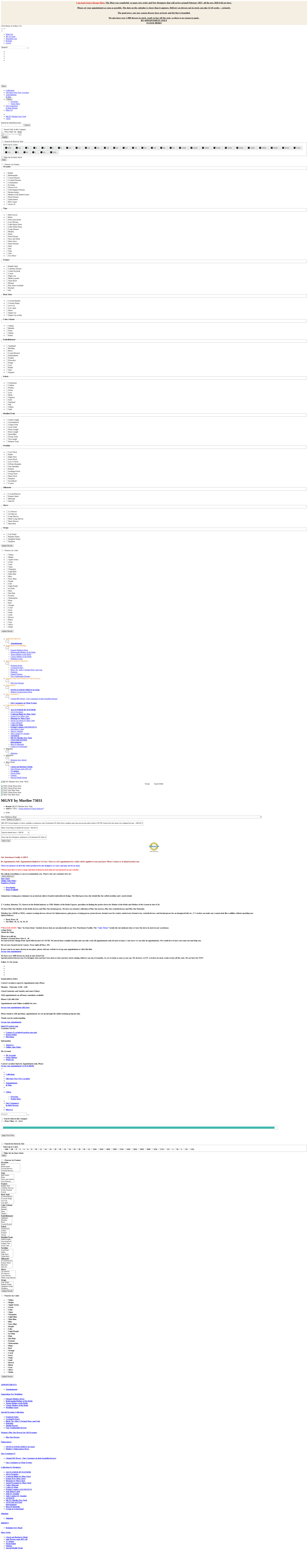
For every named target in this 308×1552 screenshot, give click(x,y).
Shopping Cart (11, 39)
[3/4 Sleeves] (8, 1274)
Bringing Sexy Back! (19, 760)
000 (9, 148)
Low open (12, 308)
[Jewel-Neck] (7, 1256)
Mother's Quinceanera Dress (21, 692)
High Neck (12, 457)
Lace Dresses (13, 222)
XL (44, 152)
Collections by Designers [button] (11, 1467)
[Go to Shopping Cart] (2, 28)
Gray (10, 622)
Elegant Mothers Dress (19, 650)
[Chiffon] (5, 1231)
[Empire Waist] (7, 1263)
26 (145, 148)
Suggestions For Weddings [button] (11, 1394)
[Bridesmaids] (10, 1167)
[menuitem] (156, 34)
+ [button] (7, 751)
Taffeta (10, 407)
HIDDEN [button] (9, 755)
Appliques (12, 346)
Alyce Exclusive (17, 712)
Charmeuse (12, 383)
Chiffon (11, 385)
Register (9, 41)
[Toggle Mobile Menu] (2, 1068)
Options (14, 775)
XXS (298, 148)
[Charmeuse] (5, 1229)
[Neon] (4, 1212)
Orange (11, 605)
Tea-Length (12, 439)
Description (10, 887)
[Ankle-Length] (6, 1240)
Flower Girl (12, 187)
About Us (10, 1045)
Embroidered (13, 355)
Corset (10, 273)
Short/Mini (12, 434)
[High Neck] (7, 1254)
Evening (11, 185)
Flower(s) (12, 360)
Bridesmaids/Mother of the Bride (23, 652)
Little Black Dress (15, 224)
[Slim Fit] (7, 1267)
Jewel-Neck (12, 459)
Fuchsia (11, 596)
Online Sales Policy (8, 881)
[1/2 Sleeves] (8, 1272)
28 (154, 148)
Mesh (10, 395)
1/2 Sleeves (12, 512)
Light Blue (12, 572)
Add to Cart (6, 841)
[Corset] (8, 1192)
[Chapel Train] (6, 1244)
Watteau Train (13, 441)
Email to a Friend (8, 883)
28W (264, 148)
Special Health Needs (19, 778)
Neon (10, 331)
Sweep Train (13, 437)
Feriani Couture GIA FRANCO (24, 727)
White (10, 627)
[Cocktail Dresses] (10, 1171)
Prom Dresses (13, 197)
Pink (10, 591)
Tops (10, 251)
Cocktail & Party (17, 668)
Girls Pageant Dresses (16, 190)
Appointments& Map (11, 1084)
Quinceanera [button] (6, 1442)
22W (229, 148)
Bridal (10, 173)
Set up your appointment (11, 951)
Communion (13, 183)
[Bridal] (10, 1165)
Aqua (10, 567)
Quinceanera (13, 199)
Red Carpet (12, 202)
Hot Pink (11, 593)
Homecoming (13, 192)
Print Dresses (13, 236)
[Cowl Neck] (7, 1250)
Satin (10, 400)
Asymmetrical (13, 422)
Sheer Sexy (12, 241)
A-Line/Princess (14, 494)
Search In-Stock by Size (14, 141)
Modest (11, 232)
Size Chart (5, 879)
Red (9, 603)
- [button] (7, 641)
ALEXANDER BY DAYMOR (23, 710)
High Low (12, 276)
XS (9, 152)
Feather (11, 358)
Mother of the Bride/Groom (18, 195)
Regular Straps (13, 537)
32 (173, 148)
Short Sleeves (13, 521)
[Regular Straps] (7, 1284)
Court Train (12, 427)
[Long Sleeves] (8, 1276)
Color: (3, 820)
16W (195, 148)
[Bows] (6, 1222)
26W (252, 148)
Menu (4, 86)
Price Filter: (9, 132)
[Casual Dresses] (10, 1169)
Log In (8, 43)
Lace (10, 365)
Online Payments (154, 851)
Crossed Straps (13, 303)
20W (218, 148)
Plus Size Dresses (17, 683)
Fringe (10, 363)
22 (126, 148)
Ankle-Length (13, 420)
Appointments (16, 643)
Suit (9, 248)
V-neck (11, 483)
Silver (10, 624)
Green (10, 562)
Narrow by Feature (12, 164)
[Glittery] (4, 1207)
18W (207, 148)
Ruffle (10, 368)
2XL (55, 152)
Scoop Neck (13, 474)
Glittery (11, 326)
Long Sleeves (13, 516)
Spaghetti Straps (14, 539)
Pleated (11, 283)
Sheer (10, 310)
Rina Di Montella (17, 744)
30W (275, 148)
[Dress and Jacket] (7, 1179)
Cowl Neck (12, 452)
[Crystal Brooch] (6, 1224)
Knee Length (13, 432)
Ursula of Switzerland (19, 747)
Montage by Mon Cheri (20, 718)
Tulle (10, 409)
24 (136, 148)
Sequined (11, 402)
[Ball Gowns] (7, 1175)
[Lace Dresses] (7, 1181)
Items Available (12, 890)
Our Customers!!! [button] (8, 1454)
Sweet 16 (11, 204)
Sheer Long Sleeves (15, 519)
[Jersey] (5, 1235)
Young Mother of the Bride (21, 654)
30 (164, 148)
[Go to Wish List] (4, 28)
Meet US (9, 1110)
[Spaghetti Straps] (7, 1286)
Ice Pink (11, 588)
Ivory (10, 610)
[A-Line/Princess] (7, 1261)
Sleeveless (12, 524)
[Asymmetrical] (6, 1242)
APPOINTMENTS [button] (9, 1385)
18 (107, 148)
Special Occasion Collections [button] (12, 1412)
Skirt (10, 246)
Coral (10, 608)
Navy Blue (12, 579)
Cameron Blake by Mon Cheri (23, 714)
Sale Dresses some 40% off (21, 769)
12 (79, 148)
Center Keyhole (14, 271)
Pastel (10, 335)
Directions (10, 1037)
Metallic (11, 328)
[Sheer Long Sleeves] (8, 1278)
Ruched (11, 288)
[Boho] (7, 1177)
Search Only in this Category (15, 129)
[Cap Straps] (7, 1282)
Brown (11, 617)
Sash (10, 370)
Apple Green (13, 560)
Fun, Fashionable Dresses (20, 676)
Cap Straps (12, 534)
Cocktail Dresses (14, 180)
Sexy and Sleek (14, 239)
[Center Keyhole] (8, 1190)
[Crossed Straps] (7, 1199)
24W (241, 148)
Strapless (11, 478)
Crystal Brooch (14, 353)
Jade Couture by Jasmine (20, 734)
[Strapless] (7, 1288)
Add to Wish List (7, 876)
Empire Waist (13, 496)
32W (287, 148)
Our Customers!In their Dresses (12, 1104)
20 (117, 148)
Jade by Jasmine (17, 731)
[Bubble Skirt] (8, 1186)
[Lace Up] (7, 1201)
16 (98, 148)
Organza (11, 397)
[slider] (276, 1127)
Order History (11, 1057)
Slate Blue (12, 574)
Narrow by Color (11, 550)
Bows (10, 351)
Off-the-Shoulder (14, 464)
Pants (10, 234)
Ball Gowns (12, 215)
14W (184, 148)
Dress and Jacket (14, 220)
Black (10, 620)
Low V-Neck (13, 462)
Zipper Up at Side (15, 315)
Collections (10, 1074)
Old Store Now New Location (18, 1079)
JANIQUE (15, 736)
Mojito (10, 557)
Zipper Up (12, 313)
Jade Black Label (17, 729)
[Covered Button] (7, 1197)
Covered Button (14, 301)
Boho (10, 217)
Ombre (10, 333)
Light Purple (13, 586)
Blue (10, 576)
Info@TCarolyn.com (9, 1026)
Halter (10, 454)
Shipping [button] (9, 749)
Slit (9, 290)
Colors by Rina (17, 725)
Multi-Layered (13, 278)
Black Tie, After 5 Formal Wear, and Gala (26, 670)
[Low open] (7, 1203)
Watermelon (12, 598)
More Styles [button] (10, 762)
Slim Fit (11, 501)
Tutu (10, 253)
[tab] (156, 641)
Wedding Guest (16, 659)
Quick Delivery (37, 809)
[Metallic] (4, 1209)
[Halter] (7, 1252)
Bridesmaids (13, 175)
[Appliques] (6, 1218)
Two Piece (12, 256)
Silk (9, 405)
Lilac (10, 584)
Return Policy (11, 1035)
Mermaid (11, 499)
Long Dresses (13, 229)
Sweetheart (12, 481)
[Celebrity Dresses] (8, 1188)
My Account (10, 36)
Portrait (11, 469)
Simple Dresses (16, 674)
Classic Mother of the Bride (21, 657)
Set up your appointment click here (15, 1007)
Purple (10, 581)
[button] (10, 90)
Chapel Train (13, 425)
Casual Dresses (14, 178)
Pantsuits (14, 672)
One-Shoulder (13, 466)
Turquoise (12, 569)
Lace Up (11, 306)
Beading (11, 348)
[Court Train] (6, 1246)
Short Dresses (13, 244)
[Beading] (6, 1220)
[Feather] (5, 1233)
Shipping (14, 753)
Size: (3, 817)
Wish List (9, 34)
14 (88, 148)
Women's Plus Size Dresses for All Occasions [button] (19, 1433)
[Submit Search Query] (28, 1114)
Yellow (11, 555)
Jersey (10, 390)
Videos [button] (8, 1092)
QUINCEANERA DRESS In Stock (25, 690)
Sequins (11, 372)
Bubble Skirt (13, 266)
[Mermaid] (7, 1265)
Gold (10, 615)
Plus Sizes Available (15, 285)
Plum (10, 600)
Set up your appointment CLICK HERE (17, 1066)
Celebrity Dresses (15, 269)
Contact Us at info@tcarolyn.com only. (21, 1032)
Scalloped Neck (14, 471)
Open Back (12, 281)
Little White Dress (15, 227)
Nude (10, 612)
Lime (10, 564)
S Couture (15, 771)
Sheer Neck (12, 476)
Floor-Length (13, 429)
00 (19, 148)
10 (70, 148)
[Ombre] (4, 1214)
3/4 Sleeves (12, 514)
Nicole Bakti (15, 773)
